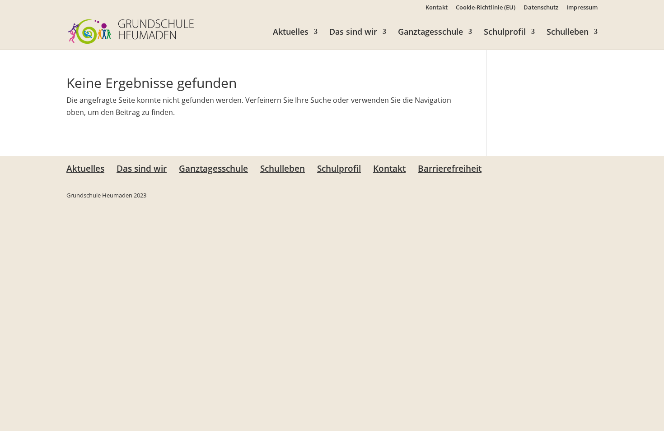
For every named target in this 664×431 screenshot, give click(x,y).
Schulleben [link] (568, 32)
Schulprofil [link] (505, 32)
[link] (131, 31)
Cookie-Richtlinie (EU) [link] (485, 8)
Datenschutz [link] (541, 8)
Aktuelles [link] (291, 32)
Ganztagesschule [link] (430, 32)
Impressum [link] (582, 8)
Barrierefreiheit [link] (450, 168)
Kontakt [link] (437, 8)
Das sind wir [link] (353, 32)
